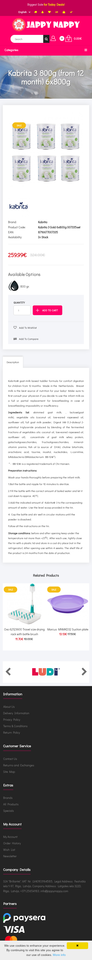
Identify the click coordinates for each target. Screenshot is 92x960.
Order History (12, 843)
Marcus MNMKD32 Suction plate (67, 629)
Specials (8, 811)
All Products (11, 804)
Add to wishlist (27, 327)
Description (13, 362)
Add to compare (28, 339)
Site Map (9, 772)
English (22, 12)
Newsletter (10, 856)
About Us (9, 707)
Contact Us (10, 759)
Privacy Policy (11, 719)
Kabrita (42, 222)
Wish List (9, 850)
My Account (10, 837)
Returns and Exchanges (18, 765)
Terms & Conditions (15, 726)
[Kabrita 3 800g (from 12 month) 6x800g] (46, 150)
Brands (8, 798)
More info (59, 955)
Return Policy (11, 732)
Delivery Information (16, 713)
